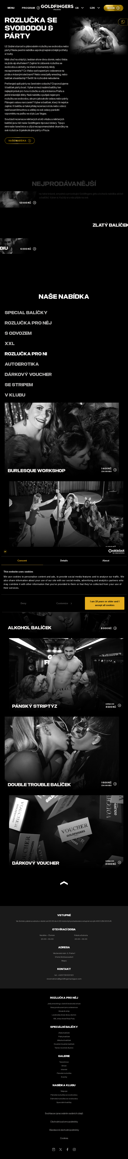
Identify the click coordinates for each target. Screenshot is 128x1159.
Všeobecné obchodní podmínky (64, 1130)
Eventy (64, 1077)
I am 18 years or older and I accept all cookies (104, 603)
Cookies (64, 1138)
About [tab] (105, 560)
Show (64, 1066)
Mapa (64, 961)
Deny (23, 603)
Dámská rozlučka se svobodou (64, 1099)
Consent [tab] (22, 560)
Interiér (64, 1069)
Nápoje (64, 1091)
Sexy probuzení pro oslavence (64, 1007)
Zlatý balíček (64, 1033)
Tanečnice (64, 1062)
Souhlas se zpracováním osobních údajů (64, 1114)
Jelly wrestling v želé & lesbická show (64, 1004)
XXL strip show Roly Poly (64, 1019)
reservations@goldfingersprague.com (64, 979)
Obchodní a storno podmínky (64, 1122)
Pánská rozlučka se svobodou (64, 1095)
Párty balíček (64, 1036)
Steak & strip (64, 1011)
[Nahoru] (64, 883)
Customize (62, 603)
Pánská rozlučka (64, 1073)
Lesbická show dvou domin (64, 1015)
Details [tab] (64, 560)
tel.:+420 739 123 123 (64, 975)
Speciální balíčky (64, 1102)
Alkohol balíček (64, 1040)
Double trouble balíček (64, 1044)
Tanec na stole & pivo (64, 1048)
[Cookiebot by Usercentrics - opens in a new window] (110, 551)
